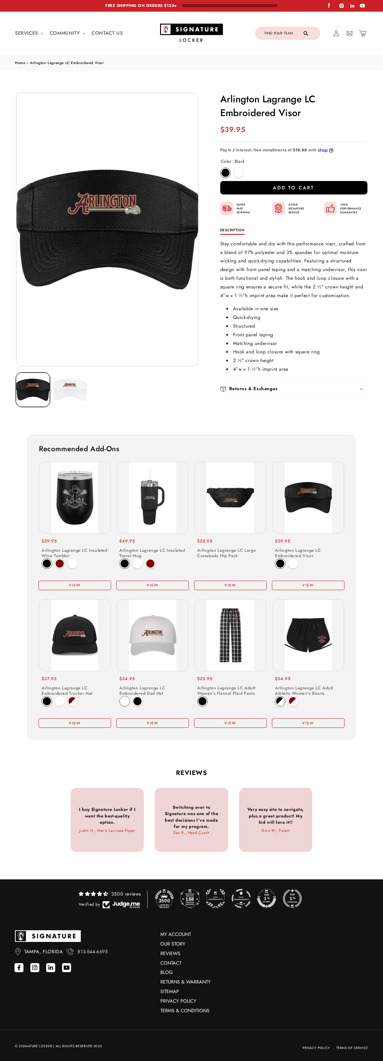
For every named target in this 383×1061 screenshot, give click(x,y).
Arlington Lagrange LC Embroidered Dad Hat (142, 690)
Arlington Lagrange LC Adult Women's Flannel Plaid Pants (226, 690)
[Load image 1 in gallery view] (33, 390)
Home (20, 63)
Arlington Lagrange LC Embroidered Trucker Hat (67, 690)
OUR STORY (172, 943)
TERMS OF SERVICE (352, 1047)
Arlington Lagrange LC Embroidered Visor (298, 553)
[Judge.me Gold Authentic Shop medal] (215, 898)
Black (225, 173)
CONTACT (170, 963)
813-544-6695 (92, 951)
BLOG (166, 972)
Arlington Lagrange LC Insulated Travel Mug (152, 553)
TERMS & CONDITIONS (184, 1010)
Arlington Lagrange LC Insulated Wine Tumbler (74, 553)
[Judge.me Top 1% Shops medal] (266, 898)
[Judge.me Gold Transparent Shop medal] (241, 898)
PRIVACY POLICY (178, 1001)
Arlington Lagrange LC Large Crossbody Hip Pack (226, 553)
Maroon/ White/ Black (293, 701)
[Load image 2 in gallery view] (70, 390)
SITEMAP (169, 991)
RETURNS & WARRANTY (185, 981)
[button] (28, 33)
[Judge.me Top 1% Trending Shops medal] (292, 898)
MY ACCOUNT (175, 934)
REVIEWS (170, 953)
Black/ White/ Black (280, 701)
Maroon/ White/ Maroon (72, 701)
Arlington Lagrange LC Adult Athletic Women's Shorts (304, 690)
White (239, 173)
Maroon (59, 563)
